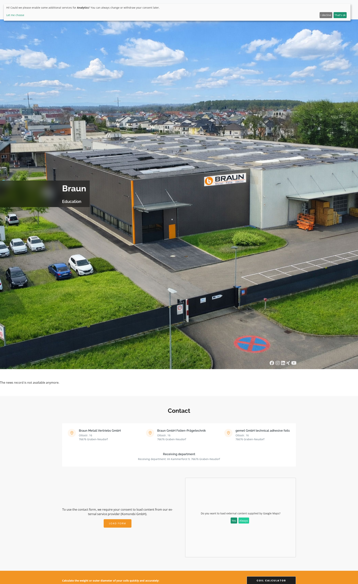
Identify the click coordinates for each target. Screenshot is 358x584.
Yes (234, 520)
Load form (117, 523)
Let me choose (15, 15)
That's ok (340, 15)
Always (243, 520)
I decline (326, 15)
